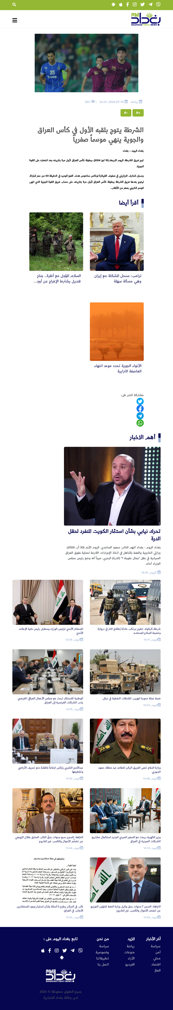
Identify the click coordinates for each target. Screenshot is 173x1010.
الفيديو (130, 965)
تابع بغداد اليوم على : (60, 939)
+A (138, 113)
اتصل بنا (103, 965)
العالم (158, 971)
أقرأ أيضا (129, 202)
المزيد (131, 939)
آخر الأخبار (153, 939)
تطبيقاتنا (102, 958)
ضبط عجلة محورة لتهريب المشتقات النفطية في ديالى (131, 698)
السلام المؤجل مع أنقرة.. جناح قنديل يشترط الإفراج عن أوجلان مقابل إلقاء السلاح (56, 281)
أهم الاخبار (142, 437)
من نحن (103, 939)
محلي (157, 958)
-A (126, 113)
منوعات (129, 952)
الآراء (131, 958)
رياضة (131, 946)
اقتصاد (156, 965)
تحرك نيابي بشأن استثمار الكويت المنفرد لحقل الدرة (114, 535)
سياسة (156, 946)
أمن (158, 952)
